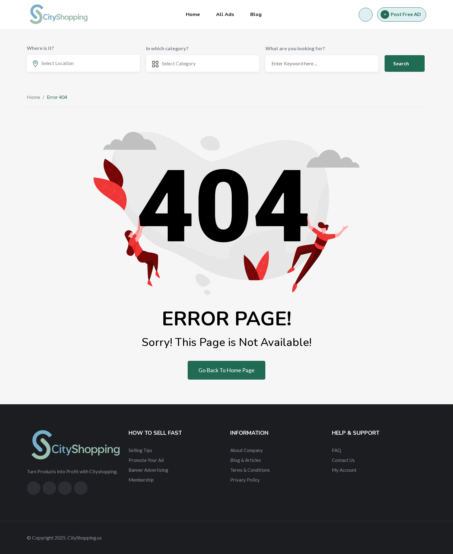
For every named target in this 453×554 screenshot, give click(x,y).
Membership (141, 480)
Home (193, 14)
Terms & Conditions (250, 470)
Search (401, 63)
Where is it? (40, 48)
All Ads (225, 14)
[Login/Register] (366, 15)
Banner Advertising (148, 470)
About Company (246, 450)
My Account (344, 470)
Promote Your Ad (146, 460)
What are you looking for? (295, 48)
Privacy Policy (245, 480)
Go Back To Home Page (226, 370)
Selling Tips (140, 450)
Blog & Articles (245, 460)
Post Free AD (406, 14)
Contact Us (343, 460)
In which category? (167, 48)
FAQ (336, 450)
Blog (256, 14)
